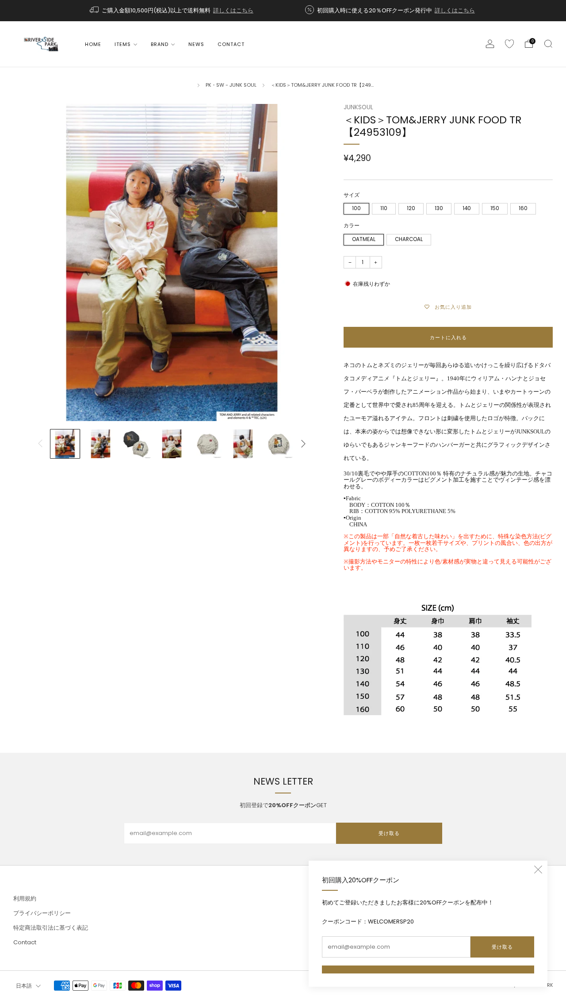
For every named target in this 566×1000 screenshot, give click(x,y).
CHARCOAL (409, 239)
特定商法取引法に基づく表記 (50, 927)
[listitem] (172, 10)
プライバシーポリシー (42, 913)
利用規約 (24, 898)
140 (467, 208)
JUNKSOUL (358, 107)
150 (494, 208)
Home (93, 44)
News (196, 44)
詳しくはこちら (233, 10)
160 (523, 208)
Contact (231, 44)
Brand (159, 44)
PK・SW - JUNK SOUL (231, 84)
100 (356, 208)
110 (383, 208)
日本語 (24, 985)
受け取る (502, 946)
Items (123, 44)
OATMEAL (363, 239)
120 (411, 208)
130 (439, 208)
